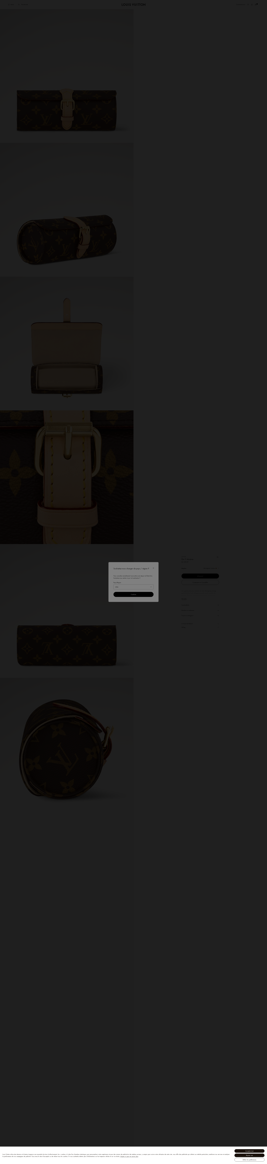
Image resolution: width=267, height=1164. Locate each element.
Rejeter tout (249, 1155)
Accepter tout (249, 1151)
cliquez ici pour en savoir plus (129, 1156)
